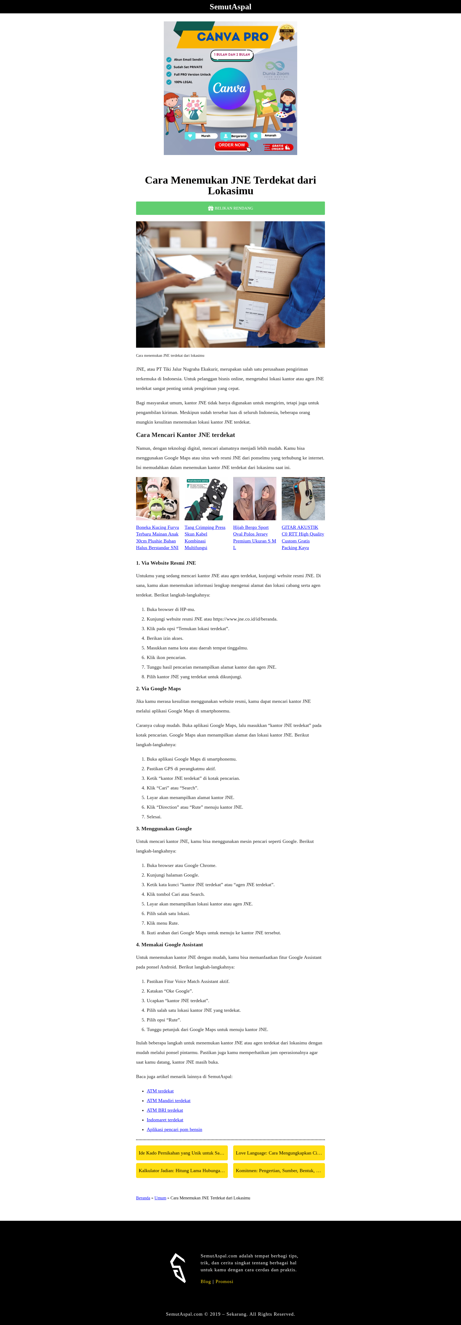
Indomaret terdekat (165, 1119)
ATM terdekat (160, 1091)
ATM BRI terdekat (165, 1110)
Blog (206, 1281)
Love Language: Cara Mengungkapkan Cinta (279, 1153)
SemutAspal (230, 6)
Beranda (143, 1198)
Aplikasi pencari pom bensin (174, 1129)
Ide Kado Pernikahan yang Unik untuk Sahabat (183, 1153)
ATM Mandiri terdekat (168, 1100)
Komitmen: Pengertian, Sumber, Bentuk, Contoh (280, 1170)
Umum (160, 1198)
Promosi (224, 1281)
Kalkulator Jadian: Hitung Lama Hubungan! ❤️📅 (183, 1170)
